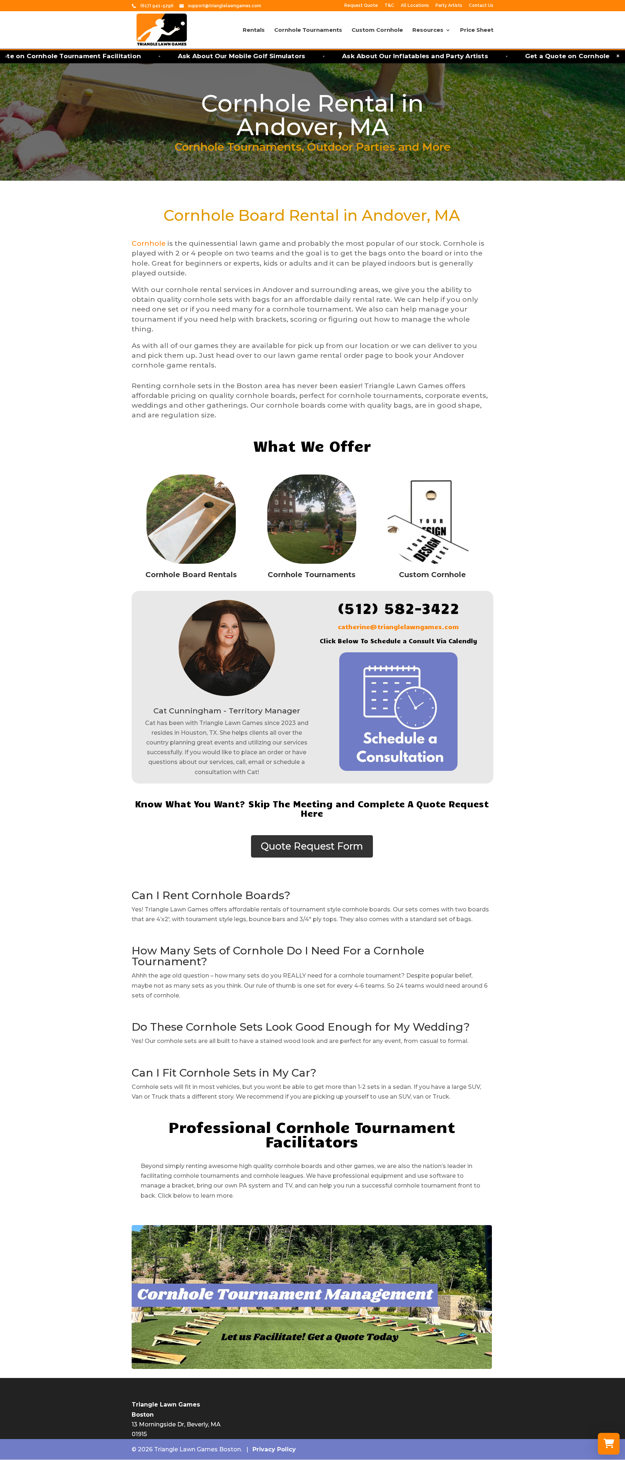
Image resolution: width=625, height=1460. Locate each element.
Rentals (254, 30)
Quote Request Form (312, 846)
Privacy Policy (274, 1449)
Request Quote (361, 5)
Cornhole (149, 243)
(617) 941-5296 (157, 5)
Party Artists (448, 5)
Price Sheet (476, 30)
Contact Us (481, 5)
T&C (389, 5)
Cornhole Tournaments (308, 30)
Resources (427, 30)
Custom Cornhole (377, 30)
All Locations (415, 5)
